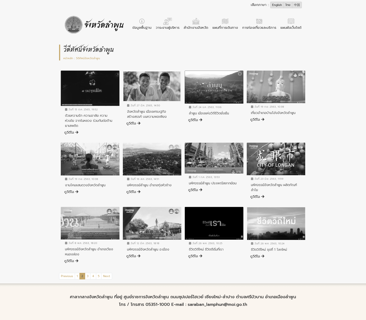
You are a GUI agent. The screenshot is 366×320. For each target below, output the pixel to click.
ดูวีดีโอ (69, 132)
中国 (297, 5)
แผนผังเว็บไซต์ (290, 27)
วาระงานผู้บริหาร (167, 27)
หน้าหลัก (68, 58)
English (277, 5)
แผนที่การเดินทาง (225, 27)
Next (106, 276)
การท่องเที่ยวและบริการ (259, 27)
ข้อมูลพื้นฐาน (141, 27)
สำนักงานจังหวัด (196, 27)
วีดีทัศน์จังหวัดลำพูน (88, 58)
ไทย (288, 5)
